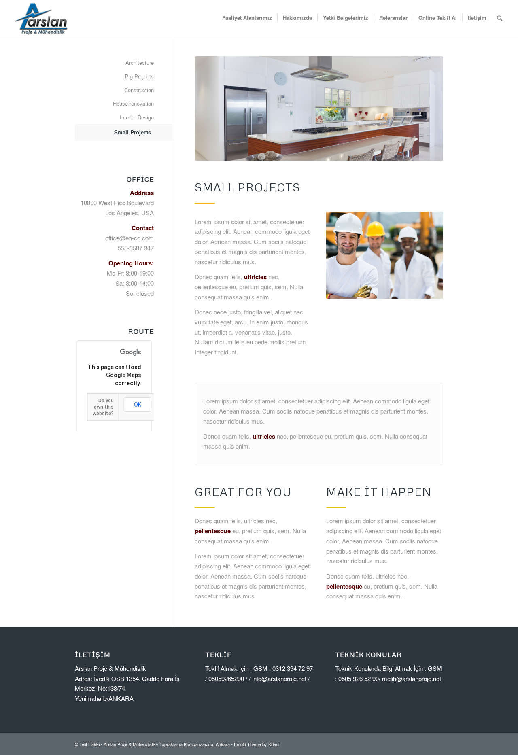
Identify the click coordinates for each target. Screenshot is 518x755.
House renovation (133, 103)
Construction (139, 90)
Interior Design (137, 117)
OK (137, 404)
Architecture (139, 62)
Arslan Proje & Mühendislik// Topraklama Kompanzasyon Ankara (167, 744)
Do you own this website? (103, 407)
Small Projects (132, 132)
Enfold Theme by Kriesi (256, 744)
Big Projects (139, 76)
